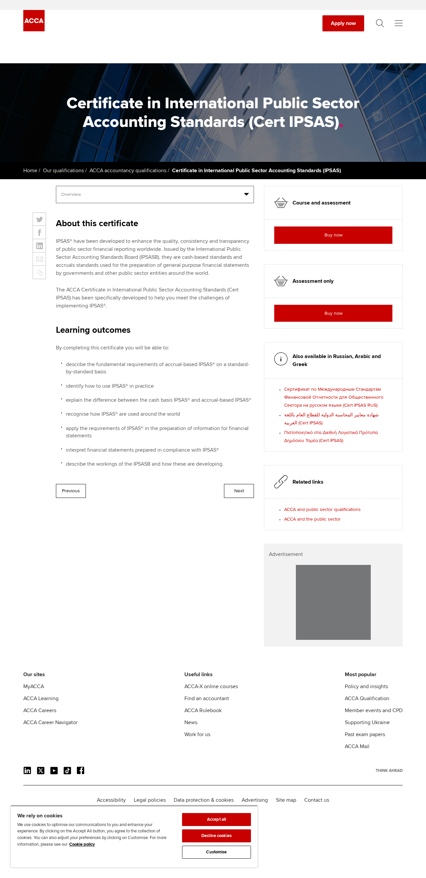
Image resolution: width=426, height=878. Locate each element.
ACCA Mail (357, 746)
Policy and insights (366, 686)
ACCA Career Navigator (50, 722)
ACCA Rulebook (203, 710)
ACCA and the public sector (312, 519)
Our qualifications (63, 170)
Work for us (197, 734)
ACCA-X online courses (211, 686)
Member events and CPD (374, 710)
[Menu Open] (399, 23)
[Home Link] (389, 770)
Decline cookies (216, 835)
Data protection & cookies (204, 800)
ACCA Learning (41, 698)
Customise (216, 852)
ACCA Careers (39, 710)
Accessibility (111, 800)
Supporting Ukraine (367, 722)
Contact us (316, 800)
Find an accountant (206, 698)
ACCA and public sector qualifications (322, 509)
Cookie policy (82, 844)
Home (30, 170)
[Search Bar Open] (380, 23)
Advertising (255, 800)
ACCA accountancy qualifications (128, 170)
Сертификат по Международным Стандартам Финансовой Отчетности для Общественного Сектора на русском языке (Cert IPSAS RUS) (333, 397)
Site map (286, 800)
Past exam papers (365, 734)
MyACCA (33, 686)
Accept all (216, 819)
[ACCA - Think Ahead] (34, 29)
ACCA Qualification (367, 698)
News (190, 722)
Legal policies (150, 800)
